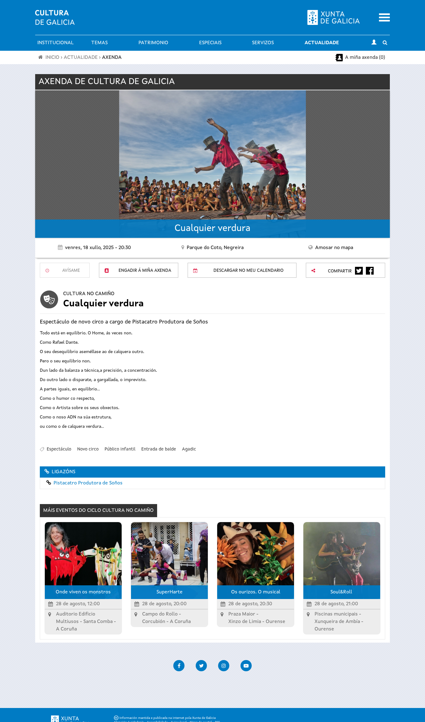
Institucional (55, 42)
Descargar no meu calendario (248, 270)
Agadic (189, 449)
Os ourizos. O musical (255, 592)
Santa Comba (98, 621)
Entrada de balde (158, 449)
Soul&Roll (341, 592)
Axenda (112, 57)
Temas (99, 42)
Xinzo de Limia (244, 621)
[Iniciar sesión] (373, 43)
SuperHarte (169, 592)
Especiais (210, 42)
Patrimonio (153, 42)
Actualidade (322, 42)
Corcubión (153, 621)
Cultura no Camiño (88, 293)
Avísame (71, 270)
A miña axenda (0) (365, 57)
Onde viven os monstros (83, 592)
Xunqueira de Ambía (337, 621)
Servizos (263, 42)
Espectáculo (59, 449)
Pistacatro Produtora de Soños (88, 483)
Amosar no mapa (334, 247)
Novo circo (88, 449)
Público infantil (120, 449)
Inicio (52, 57)
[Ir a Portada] (55, 21)
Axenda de (107, 82)
